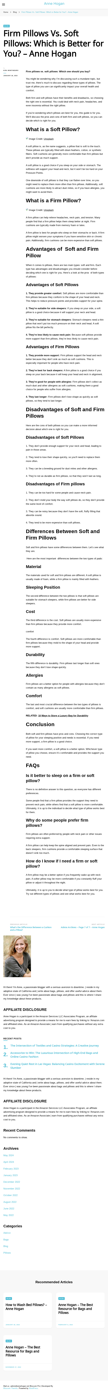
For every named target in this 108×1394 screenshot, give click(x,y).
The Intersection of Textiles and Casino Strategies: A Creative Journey (54, 1045)
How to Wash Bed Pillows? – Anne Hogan (26, 1307)
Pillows (7, 1252)
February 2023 (11, 1168)
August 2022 (9, 1202)
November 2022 (11, 1188)
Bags (6, 1239)
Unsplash (49, 139)
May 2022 (8, 1215)
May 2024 (8, 1155)
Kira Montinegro (10, 70)
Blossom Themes (10, 1388)
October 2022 (10, 1195)
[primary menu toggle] (3, 4)
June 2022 (8, 1208)
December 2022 (11, 1182)
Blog (6, 26)
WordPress (33, 1388)
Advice (7, 1233)
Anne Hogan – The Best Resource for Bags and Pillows (75, 1309)
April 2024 (8, 1162)
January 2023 (10, 1175)
